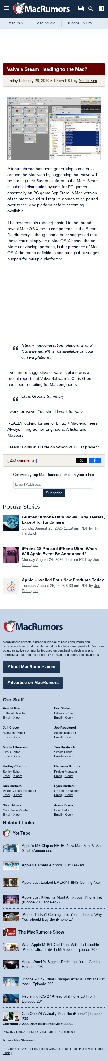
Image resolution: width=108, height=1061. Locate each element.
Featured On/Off (16, 1048)
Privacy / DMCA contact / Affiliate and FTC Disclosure (40, 1031)
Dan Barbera (12, 786)
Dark (6, 1053)
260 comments (22, 460)
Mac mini (16, 23)
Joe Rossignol (65, 727)
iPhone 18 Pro (80, 23)
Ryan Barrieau (64, 786)
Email (6, 717)
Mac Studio (45, 23)
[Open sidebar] (101, 9)
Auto (91, 1048)
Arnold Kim (88, 81)
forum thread (23, 168)
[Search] (93, 9)
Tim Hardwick (64, 747)
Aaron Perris (63, 805)
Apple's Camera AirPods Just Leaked (53, 865)
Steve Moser (12, 805)
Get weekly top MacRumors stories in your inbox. (54, 475)
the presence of (75, 246)
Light (100, 1048)
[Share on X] (81, 460)
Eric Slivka (62, 708)
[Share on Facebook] (95, 460)
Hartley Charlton (15, 766)
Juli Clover (11, 727)
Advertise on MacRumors (33, 682)
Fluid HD (78, 1048)
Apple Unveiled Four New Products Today (63, 580)
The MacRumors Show (41, 932)
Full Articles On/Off (45, 1048)
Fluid (65, 1048)
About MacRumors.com (31, 666)
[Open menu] (6, 9)
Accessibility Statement (19, 1040)
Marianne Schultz (67, 766)
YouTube (21, 833)
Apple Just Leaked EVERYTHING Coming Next (61, 882)
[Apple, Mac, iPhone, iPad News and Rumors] (41, 15)
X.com (17, 717)
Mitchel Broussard (17, 747)
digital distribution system (38, 186)
